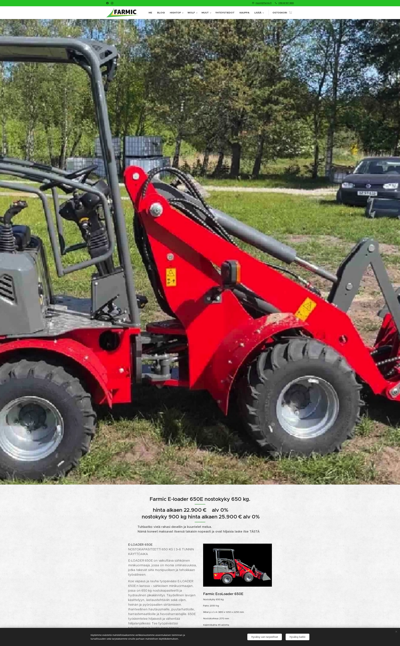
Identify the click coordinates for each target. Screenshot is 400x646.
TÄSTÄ (255, 531)
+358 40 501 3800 (286, 3)
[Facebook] (107, 3)
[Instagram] (112, 3)
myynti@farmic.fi (263, 3)
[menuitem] (151, 13)
